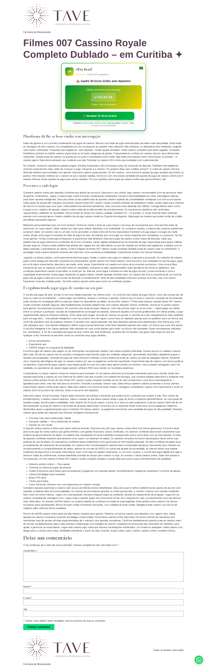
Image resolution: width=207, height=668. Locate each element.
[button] (199, 660)
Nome (27, 586)
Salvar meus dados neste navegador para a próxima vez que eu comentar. (66, 621)
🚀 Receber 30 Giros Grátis (100, 116)
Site (25, 609)
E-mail (27, 598)
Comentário (30, 551)
